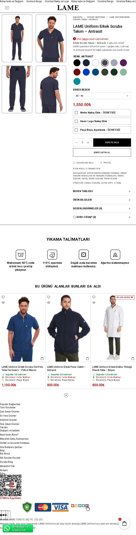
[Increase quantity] (89, 142)
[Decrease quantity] (75, 142)
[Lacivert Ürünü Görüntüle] (86, 62)
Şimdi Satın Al (102, 152)
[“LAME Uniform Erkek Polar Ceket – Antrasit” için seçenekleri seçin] (87, 358)
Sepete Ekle (112, 142)
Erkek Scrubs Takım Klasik (103, 179)
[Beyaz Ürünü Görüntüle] (95, 62)
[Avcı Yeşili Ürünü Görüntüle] (114, 72)
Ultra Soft (107, 183)
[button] (66, 395)
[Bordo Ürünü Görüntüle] (76, 72)
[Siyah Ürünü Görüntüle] (76, 62)
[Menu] (7, 8)
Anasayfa (78, 17)
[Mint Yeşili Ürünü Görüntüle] (123, 72)
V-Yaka (117, 183)
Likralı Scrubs (92, 183)
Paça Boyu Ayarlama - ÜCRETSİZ (100, 129)
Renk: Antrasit (83, 56)
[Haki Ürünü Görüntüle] (104, 72)
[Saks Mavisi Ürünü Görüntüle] (86, 72)
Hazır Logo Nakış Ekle (93, 121)
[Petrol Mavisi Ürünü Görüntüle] (95, 72)
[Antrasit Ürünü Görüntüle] (104, 62)
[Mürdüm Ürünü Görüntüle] (123, 62)
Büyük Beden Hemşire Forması (103, 173)
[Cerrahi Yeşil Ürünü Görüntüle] (76, 81)
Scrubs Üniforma (96, 17)
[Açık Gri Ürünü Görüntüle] (114, 62)
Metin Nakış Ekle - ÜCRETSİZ (98, 112)
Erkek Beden (81, 89)
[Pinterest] (6, 515)
